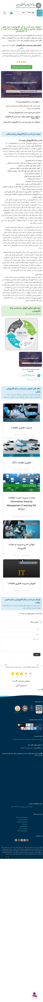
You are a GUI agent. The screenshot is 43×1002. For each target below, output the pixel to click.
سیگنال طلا (24, 824)
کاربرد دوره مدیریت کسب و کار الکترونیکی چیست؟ (24, 112)
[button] (21, 102)
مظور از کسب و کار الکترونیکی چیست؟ (27, 102)
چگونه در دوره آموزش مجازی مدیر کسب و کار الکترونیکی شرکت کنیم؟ (22, 117)
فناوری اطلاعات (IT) (21, 463)
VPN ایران (37, 748)
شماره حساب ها (38, 739)
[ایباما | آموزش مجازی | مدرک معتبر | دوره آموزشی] (21, 5)
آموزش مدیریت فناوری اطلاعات (21, 583)
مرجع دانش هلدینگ (22, 820)
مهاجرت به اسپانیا (23, 829)
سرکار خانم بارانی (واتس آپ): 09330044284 (21, 807)
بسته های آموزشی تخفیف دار (19, 739)
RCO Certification (22, 831)
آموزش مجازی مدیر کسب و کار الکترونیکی (30, 370)
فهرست (39, 15)
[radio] (30, 675)
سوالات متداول (30, 739)
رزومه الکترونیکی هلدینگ (21, 817)
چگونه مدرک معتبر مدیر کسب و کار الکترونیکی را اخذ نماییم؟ (21, 122)
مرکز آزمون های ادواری (22, 822)
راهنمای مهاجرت (23, 826)
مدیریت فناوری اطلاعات (21, 428)
